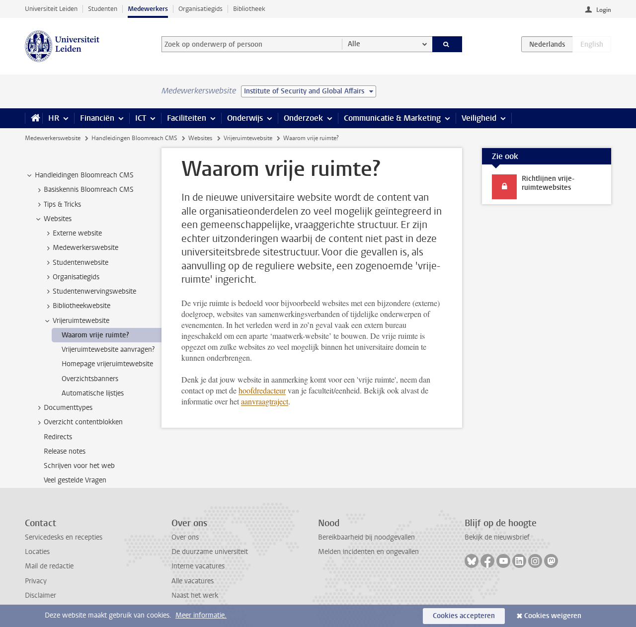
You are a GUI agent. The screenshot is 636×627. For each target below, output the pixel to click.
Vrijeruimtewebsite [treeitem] (81, 320)
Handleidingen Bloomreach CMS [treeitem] (84, 175)
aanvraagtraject (264, 401)
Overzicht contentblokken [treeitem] (83, 422)
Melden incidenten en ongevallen (368, 551)
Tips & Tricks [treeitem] (62, 204)
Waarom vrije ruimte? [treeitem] (95, 335)
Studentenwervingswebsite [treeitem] (94, 291)
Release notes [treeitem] (64, 451)
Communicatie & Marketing (392, 118)
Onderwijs (245, 118)
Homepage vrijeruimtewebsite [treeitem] (107, 364)
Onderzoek (303, 118)
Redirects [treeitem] (58, 437)
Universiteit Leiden (51, 8)
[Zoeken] (447, 44)
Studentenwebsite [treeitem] (80, 262)
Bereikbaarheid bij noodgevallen (366, 537)
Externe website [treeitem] (77, 233)
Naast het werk (194, 595)
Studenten (102, 8)
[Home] (33, 118)
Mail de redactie (49, 566)
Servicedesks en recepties (63, 537)
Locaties (37, 551)
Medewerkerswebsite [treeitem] (85, 247)
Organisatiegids (200, 8)
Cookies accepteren (464, 616)
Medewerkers (148, 8)
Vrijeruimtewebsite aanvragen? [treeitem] (108, 349)
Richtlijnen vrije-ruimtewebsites (548, 183)
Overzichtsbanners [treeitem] (90, 379)
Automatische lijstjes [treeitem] (93, 393)
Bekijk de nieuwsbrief (497, 537)
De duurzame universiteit (209, 551)
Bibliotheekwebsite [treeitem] (81, 306)
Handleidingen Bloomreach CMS (134, 138)
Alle (354, 44)
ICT (140, 118)
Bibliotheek (249, 8)
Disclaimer (40, 595)
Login (603, 10)
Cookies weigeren (552, 616)
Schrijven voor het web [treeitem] (79, 465)
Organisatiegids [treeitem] (76, 277)
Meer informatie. (201, 615)
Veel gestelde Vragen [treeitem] (75, 480)
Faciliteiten (186, 118)
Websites (200, 138)
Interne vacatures (198, 566)
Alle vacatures (192, 581)
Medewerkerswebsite (52, 138)
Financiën (97, 118)
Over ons (185, 537)
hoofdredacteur (262, 390)
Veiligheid (479, 118)
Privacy (36, 581)
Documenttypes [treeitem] (68, 407)
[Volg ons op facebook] (487, 561)
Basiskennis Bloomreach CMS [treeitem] (89, 189)
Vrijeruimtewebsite (248, 138)
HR (53, 118)
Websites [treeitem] (58, 219)
